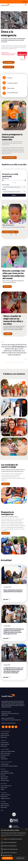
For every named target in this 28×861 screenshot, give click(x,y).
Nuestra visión (4, 787)
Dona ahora (9, 77)
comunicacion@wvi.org (15, 719)
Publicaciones (4, 737)
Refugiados (3, 757)
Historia (2, 789)
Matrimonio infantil (5, 755)
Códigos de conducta (5, 798)
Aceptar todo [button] (7, 858)
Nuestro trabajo (10, 88)
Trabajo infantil (4, 758)
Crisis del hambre (5, 764)
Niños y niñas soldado (5, 753)
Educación (3, 774)
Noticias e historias (5, 735)
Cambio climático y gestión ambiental (9, 766)
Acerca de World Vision (12, 92)
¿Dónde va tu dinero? (5, 794)
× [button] (26, 829)
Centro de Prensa (4, 733)
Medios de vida (4, 778)
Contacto (24, 1)
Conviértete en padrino (12, 83)
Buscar (14, 195)
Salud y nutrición (4, 776)
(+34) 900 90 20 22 (10, 718)
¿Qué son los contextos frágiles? (8, 751)
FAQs (2, 810)
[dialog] (14, 844)
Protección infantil (5, 780)
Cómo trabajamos (5, 771)
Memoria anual (4, 796)
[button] (26, 4)
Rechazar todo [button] (20, 858)
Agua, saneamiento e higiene (7, 773)
